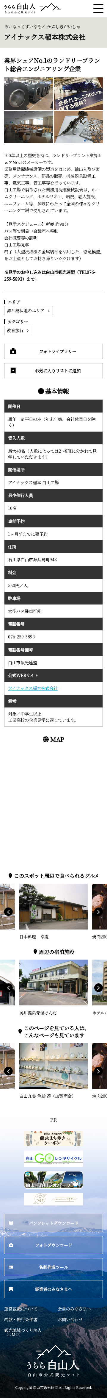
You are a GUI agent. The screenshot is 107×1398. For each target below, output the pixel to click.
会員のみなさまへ (74, 1308)
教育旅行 (15, 330)
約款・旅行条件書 (20, 1319)
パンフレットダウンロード (53, 1223)
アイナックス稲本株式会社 (33, 688)
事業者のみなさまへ (53, 1289)
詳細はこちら (31, 886)
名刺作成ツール (53, 1267)
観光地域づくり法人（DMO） (23, 1332)
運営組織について (20, 1308)
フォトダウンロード (53, 1245)
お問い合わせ (70, 1319)
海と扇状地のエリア (25, 310)
